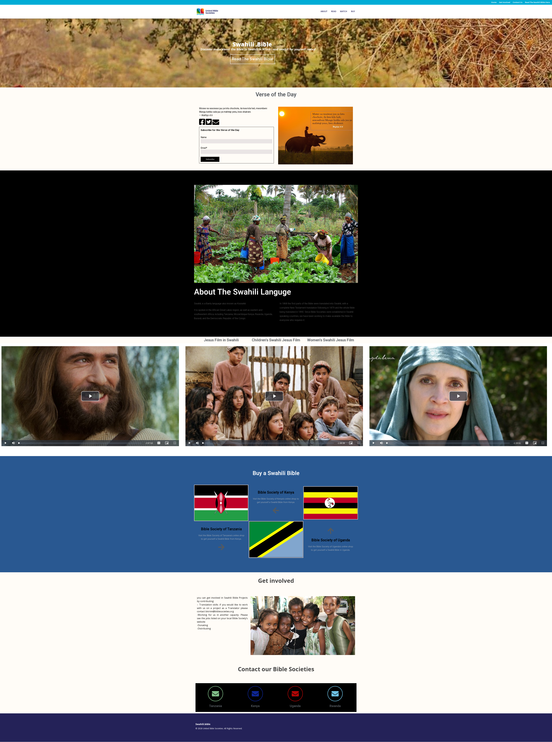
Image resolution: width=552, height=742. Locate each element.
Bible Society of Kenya (276, 492)
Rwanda (335, 706)
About (324, 11)
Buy (353, 11)
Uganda (295, 706)
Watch (343, 11)
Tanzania (215, 706)
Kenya (255, 706)
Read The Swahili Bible (252, 59)
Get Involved (504, 2)
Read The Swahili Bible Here (537, 2)
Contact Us (517, 2)
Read (333, 11)
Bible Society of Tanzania (221, 529)
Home (494, 2)
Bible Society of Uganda (330, 540)
